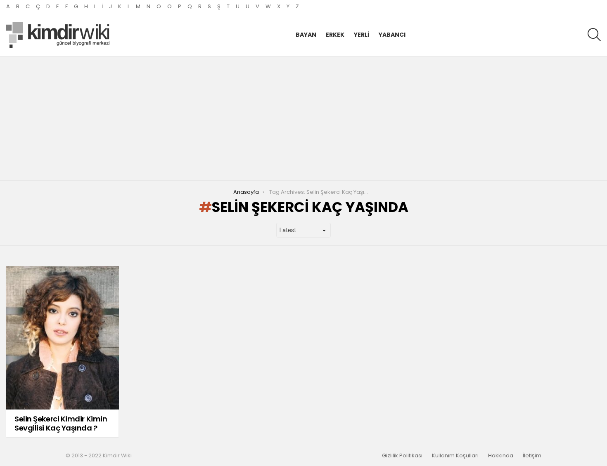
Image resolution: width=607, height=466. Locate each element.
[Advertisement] (303, 118)
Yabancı (392, 35)
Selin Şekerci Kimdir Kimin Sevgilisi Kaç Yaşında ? (60, 423)
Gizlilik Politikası (402, 455)
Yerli (361, 35)
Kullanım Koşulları (455, 455)
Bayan (306, 35)
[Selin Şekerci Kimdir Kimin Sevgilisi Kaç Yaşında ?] (62, 338)
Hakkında (500, 455)
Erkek (335, 35)
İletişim (532, 455)
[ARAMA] (594, 34)
